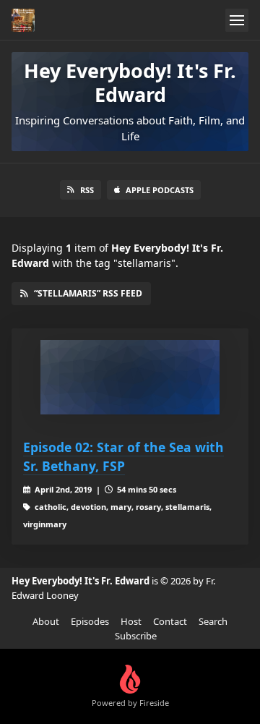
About (45, 621)
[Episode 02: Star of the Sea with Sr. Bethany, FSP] (130, 377)
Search (213, 621)
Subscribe (136, 635)
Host (131, 621)
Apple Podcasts (160, 189)
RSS (87, 189)
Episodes (90, 621)
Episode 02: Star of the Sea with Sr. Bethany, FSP (123, 456)
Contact (170, 621)
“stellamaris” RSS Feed (88, 293)
